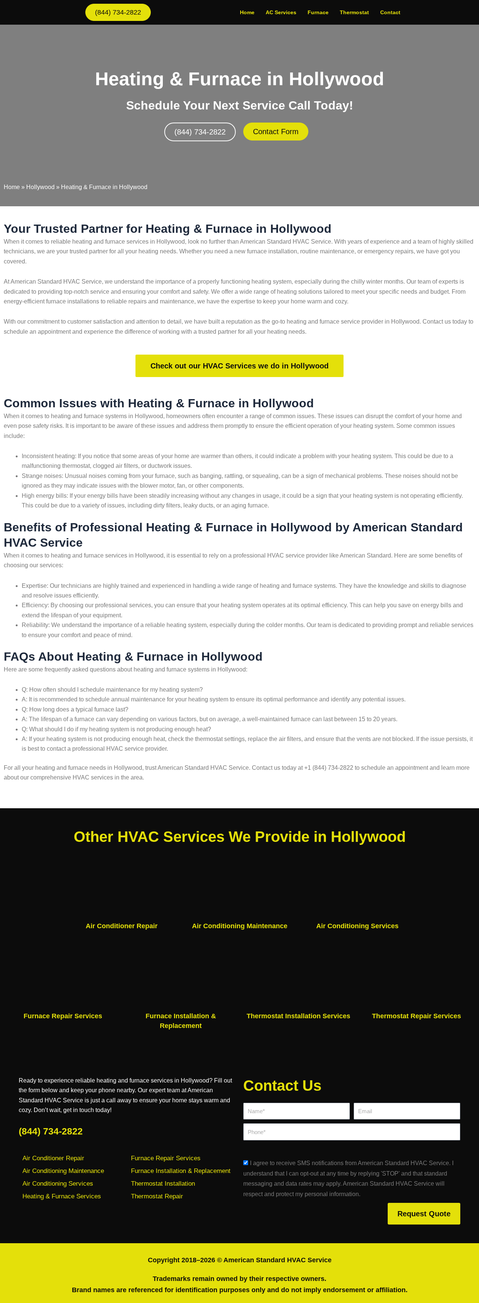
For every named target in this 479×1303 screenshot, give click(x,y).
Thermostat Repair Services (416, 1016)
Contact (390, 12)
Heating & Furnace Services (61, 1196)
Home (247, 12)
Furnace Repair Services (63, 1016)
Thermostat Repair (157, 1196)
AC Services (281, 12)
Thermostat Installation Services (298, 1016)
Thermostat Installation (163, 1183)
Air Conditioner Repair (122, 926)
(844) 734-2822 (51, 1131)
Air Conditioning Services (357, 926)
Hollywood (40, 187)
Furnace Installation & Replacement (181, 1170)
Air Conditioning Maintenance (239, 926)
